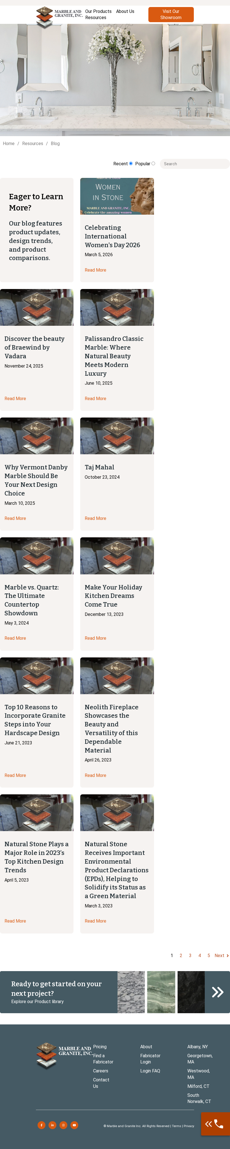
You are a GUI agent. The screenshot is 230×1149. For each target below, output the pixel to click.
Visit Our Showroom (170, 14)
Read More (95, 270)
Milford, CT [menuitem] (198, 1086)
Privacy (189, 1126)
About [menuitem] (146, 1046)
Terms (176, 1126)
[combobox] (195, 164)
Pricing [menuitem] (100, 1046)
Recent (121, 163)
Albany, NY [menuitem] (197, 1046)
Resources (32, 143)
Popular (143, 163)
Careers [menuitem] (100, 1071)
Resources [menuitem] (95, 17)
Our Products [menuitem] (98, 11)
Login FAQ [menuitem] (150, 1071)
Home (9, 143)
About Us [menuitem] (125, 11)
